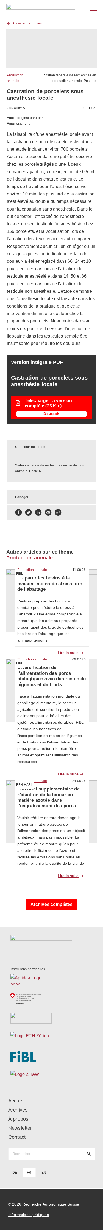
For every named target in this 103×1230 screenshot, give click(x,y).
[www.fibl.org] (51, 1056)
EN (43, 1172)
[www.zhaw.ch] (51, 1075)
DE (14, 1172)
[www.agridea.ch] (51, 979)
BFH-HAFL (24, 785)
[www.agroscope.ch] (51, 998)
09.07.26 (79, 659)
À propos (18, 1118)
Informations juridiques (28, 1214)
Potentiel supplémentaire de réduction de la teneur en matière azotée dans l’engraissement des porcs (48, 797)
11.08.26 (79, 570)
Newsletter (20, 1128)
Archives (17, 1109)
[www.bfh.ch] (51, 1018)
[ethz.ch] (51, 1037)
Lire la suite (68, 652)
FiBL (19, 574)
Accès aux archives (27, 23)
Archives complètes (51, 904)
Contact (17, 1137)
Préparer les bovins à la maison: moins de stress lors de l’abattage (49, 583)
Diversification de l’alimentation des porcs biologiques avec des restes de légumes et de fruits (51, 676)
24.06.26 (79, 781)
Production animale (29, 557)
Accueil (16, 1100)
